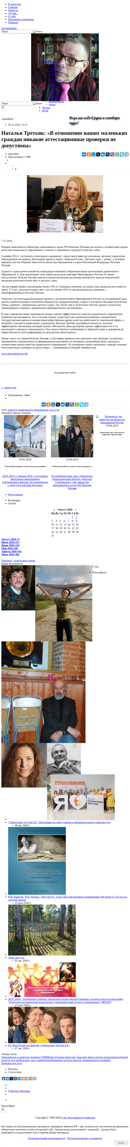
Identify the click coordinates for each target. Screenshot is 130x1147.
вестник (53, 86)
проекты (54, 74)
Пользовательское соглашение (84, 1138)
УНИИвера (47, 1057)
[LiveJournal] (108, 154)
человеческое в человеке (96, 1060)
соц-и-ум (54, 409)
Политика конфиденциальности (46, 1138)
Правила (13, 22)
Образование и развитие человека (21, 1057)
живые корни (56, 83)
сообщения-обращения (50, 1060)
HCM (45, 110)
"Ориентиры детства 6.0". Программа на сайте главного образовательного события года (59, 822)
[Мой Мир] (93, 154)
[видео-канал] (3, 109)
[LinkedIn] (103, 154)
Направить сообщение (21, 19)
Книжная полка (51, 61)
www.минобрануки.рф (14, 353)
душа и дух (55, 80)
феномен (54, 68)
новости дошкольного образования (28, 409)
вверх (121, 1142)
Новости (13, 10)
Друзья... (13, 13)
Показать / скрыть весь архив (18, 560)
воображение (56, 64)
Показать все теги (11, 1063)
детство (53, 77)
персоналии (55, 92)
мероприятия (56, 101)
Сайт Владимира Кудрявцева (78, 1117)
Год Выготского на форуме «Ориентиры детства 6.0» (39, 1045)
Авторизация (9, 28)
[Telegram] (127, 154)
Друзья (46, 107)
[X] (98, 154)
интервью (54, 71)
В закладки (14, 4)
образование (56, 98)
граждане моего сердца (89, 1057)
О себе (12, 16)
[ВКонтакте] (84, 154)
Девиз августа (16, 957)
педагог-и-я (8, 1060)
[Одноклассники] (89, 154)
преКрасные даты (25, 1060)
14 (69, 524)
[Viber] (112, 154)
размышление (57, 89)
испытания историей (116, 1057)
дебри (52, 104)
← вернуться (8, 387)
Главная (12, 7)
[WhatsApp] (117, 154)
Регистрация (15, 494)
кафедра (53, 95)
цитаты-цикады (72, 1060)
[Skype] (122, 154)
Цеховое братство (65, 1057)
